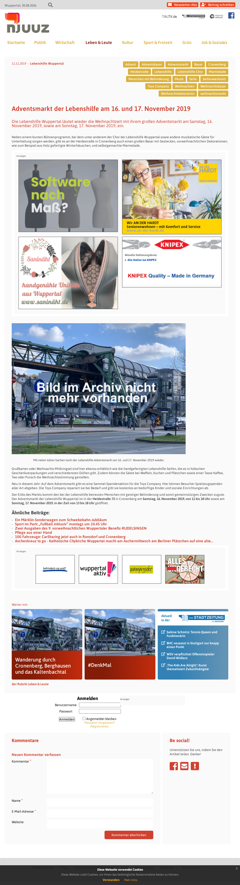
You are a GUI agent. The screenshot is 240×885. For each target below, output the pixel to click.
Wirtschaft (65, 42)
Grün (186, 42)
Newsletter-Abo (185, 5)
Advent (130, 64)
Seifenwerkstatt (214, 79)
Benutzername (66, 705)
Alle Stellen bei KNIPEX (140, 260)
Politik (40, 42)
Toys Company (158, 86)
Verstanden (111, 880)
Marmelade (217, 72)
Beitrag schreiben (221, 5)
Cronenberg (217, 64)
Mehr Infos (130, 880)
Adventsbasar (152, 64)
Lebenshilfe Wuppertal (47, 63)
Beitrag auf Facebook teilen (174, 766)
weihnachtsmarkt (213, 93)
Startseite (16, 42)
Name (17, 800)
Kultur (127, 42)
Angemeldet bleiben (101, 719)
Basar (198, 64)
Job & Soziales (214, 42)
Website (18, 822)
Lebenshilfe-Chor (190, 72)
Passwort (65, 711)
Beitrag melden (195, 766)
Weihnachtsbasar (213, 86)
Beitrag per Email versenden (184, 766)
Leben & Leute (99, 42)
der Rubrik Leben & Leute (30, 684)
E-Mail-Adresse (24, 811)
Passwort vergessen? (99, 722)
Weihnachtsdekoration (178, 93)
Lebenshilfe (163, 72)
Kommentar (21, 761)
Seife (193, 79)
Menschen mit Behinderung (148, 79)
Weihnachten (185, 86)
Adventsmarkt (178, 64)
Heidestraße (139, 72)
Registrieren (99, 726)
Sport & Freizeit (158, 42)
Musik (179, 79)
